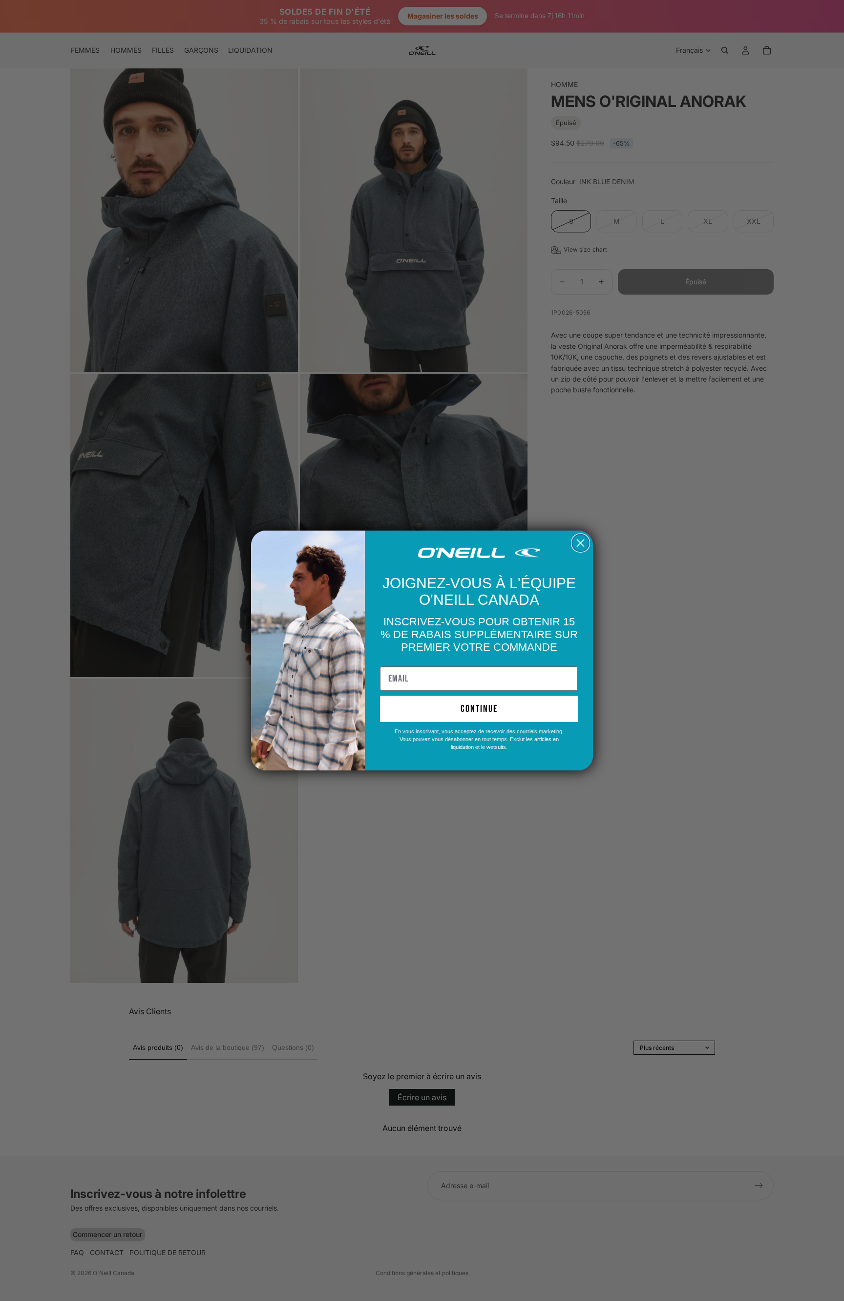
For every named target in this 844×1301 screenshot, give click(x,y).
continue (479, 709)
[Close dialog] (580, 543)
